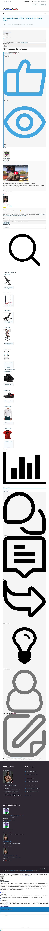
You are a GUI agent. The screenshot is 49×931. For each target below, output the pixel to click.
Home (4, 24)
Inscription (42, 4)
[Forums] (3, 42)
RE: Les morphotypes (7, 841)
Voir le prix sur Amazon (9, 287)
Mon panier (27, 1)
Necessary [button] (2, 891)
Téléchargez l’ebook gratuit (31, 771)
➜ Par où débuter (37, 1)
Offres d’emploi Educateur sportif (32, 791)
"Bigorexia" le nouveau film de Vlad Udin (10, 855)
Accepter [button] (23, 875)
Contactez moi (29, 795)
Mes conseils (5, 35)
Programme (20, 215)
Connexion (34, 4)
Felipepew (14, 713)
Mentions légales (22, 870)
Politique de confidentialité (29, 870)
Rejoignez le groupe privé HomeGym (33, 788)
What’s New (5, 34)
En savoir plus (28, 875)
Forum (4, 32)
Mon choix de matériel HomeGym (32, 781)
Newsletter (9, 215)
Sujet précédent (7, 222)
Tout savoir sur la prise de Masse (32, 774)
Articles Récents (6, 33)
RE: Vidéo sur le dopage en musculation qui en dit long (13, 815)
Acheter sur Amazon (8, 384)
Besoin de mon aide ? (7, 37)
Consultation (14, 215)
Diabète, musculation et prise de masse (17, 757)
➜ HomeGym (43, 1)
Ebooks (24, 215)
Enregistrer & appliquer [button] (4, 906)
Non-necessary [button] (3, 898)
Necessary (3, 892)
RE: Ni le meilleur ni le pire (8, 828)
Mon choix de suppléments (31, 784)
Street (15, 53)
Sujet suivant (5, 223)
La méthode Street (12, 870)
